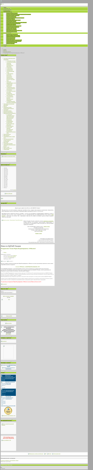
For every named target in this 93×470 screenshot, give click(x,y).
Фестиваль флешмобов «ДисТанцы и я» (13, 41)
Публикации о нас (6, 8)
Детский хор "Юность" (10, 19)
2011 (5, 185)
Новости (15, 255)
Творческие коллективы (7, 11)
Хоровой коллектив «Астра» (11, 31)
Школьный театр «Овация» (11, 29)
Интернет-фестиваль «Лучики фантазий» (14, 40)
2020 (5, 174)
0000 (5, 187)
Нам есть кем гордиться (10, 37)
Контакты (5, 44)
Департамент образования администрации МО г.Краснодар (10, 383)
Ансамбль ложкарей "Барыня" (12, 13)
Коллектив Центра (6, 10)
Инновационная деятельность (12, 34)
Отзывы (4, 46)
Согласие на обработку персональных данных (9, 460)
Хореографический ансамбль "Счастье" (13, 25)
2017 (5, 178)
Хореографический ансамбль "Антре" (13, 20)
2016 (5, 179)
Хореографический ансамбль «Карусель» (14, 30)
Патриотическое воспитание (11, 42)
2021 (5, 173)
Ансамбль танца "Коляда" (11, 24)
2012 (5, 184)
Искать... (2, 291)
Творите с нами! (38, 233)
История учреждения (7, 9)
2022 (5, 172)
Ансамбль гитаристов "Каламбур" (12, 27)
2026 (5, 168)
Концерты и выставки (10, 43)
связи (41, 231)
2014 (5, 181)
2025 (5, 169)
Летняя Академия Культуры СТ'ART (13, 36)
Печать (5, 252)
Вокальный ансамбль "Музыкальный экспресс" (15, 17)
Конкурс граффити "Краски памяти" (13, 35)
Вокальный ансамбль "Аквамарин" (12, 15)
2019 (5, 176)
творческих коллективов (48, 221)
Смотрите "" (27, 266)
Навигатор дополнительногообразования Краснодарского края (8, 330)
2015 (5, 180)
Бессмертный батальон (10, 38)
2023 (5, 171)
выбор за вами (46, 226)
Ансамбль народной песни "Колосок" (13, 23)
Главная (4, 7)
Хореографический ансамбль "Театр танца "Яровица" (16, 22)
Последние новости (12, 256)
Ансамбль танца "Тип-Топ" (11, 28)
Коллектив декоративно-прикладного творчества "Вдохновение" (18, 14)
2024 (5, 170)
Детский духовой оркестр (11, 16)
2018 (5, 177)
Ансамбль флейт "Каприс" (11, 21)
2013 (5, 183)
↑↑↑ (1, 467)
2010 (5, 186)
